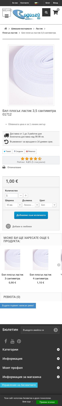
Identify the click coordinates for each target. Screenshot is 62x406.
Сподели (19, 151)
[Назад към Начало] (5, 29)
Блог (48, 3)
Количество (11, 190)
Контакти (25, 3)
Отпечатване (14, 167)
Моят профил (12, 368)
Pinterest (31, 151)
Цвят (43, 200)
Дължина (27, 200)
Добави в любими (22, 226)
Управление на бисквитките (19, 385)
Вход (55, 3)
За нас (15, 3)
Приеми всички (47, 402)
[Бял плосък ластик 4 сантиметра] (40, 259)
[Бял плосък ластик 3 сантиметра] (12, 259)
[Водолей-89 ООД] (26, 14)
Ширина (9, 200)
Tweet (8, 151)
